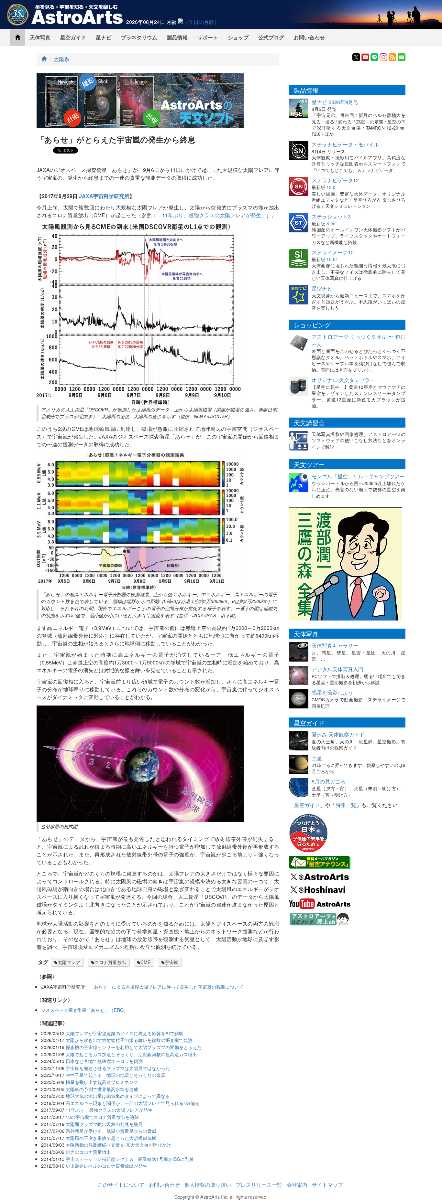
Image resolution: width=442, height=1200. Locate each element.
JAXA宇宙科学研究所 (104, 196)
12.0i (331, 187)
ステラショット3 (331, 216)
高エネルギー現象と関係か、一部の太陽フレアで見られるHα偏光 (132, 1102)
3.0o (331, 223)
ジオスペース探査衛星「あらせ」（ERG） (84, 1009)
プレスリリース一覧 (259, 1184)
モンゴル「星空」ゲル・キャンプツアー (358, 476)
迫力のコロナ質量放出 (88, 1151)
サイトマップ (327, 1184)
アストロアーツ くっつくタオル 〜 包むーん (358, 340)
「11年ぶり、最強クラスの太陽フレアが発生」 (211, 215)
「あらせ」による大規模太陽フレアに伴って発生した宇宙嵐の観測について (166, 986)
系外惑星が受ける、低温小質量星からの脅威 (111, 1130)
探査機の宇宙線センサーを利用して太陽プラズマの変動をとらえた (134, 1047)
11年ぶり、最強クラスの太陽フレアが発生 (109, 1109)
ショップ (238, 37)
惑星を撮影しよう (332, 692)
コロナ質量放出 (110, 962)
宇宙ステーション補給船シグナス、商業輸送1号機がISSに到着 (130, 1158)
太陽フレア (69, 962)
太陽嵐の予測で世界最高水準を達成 (102, 1089)
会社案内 (297, 1184)
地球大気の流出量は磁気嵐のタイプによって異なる (118, 1095)
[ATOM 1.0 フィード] (392, 56)
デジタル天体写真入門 (337, 669)
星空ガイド (73, 37)
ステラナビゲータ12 (335, 180)
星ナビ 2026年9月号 (335, 102)
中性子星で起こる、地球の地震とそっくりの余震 (115, 1074)
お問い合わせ (309, 37)
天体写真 (40, 37)
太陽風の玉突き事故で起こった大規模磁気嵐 (111, 1137)
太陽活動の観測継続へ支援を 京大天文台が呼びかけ (118, 1144)
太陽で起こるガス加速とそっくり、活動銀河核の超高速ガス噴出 (131, 1054)
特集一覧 (346, 805)
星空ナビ (322, 288)
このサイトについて (121, 1184)
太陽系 (61, 59)
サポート (207, 37)
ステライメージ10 (333, 252)
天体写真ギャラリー (335, 645)
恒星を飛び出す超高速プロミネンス (102, 1081)
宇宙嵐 (171, 962)
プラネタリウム (139, 37)
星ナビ (103, 37)
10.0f (331, 259)
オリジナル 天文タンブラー (343, 380)
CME (145, 962)
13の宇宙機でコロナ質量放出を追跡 (102, 1116)
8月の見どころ (329, 781)
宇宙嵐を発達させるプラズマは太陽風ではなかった (118, 1068)
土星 (317, 758)
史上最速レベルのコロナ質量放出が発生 (106, 1165)
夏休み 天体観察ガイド (338, 734)
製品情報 (177, 37)
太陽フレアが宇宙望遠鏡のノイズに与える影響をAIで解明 (124, 1033)
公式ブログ (271, 37)
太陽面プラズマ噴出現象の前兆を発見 (104, 1123)
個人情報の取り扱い (207, 1184)
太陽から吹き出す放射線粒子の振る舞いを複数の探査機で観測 (129, 1039)
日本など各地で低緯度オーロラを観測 (104, 1060)
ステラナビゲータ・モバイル (345, 144)
